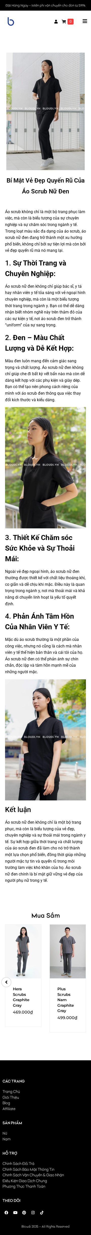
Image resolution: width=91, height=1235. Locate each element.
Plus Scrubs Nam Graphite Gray (65, 999)
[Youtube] (15, 1213)
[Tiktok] (42, 1213)
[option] (23, 975)
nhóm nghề (33, 312)
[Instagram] (33, 1213)
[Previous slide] (6, 982)
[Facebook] (6, 1213)
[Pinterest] (24, 1213)
